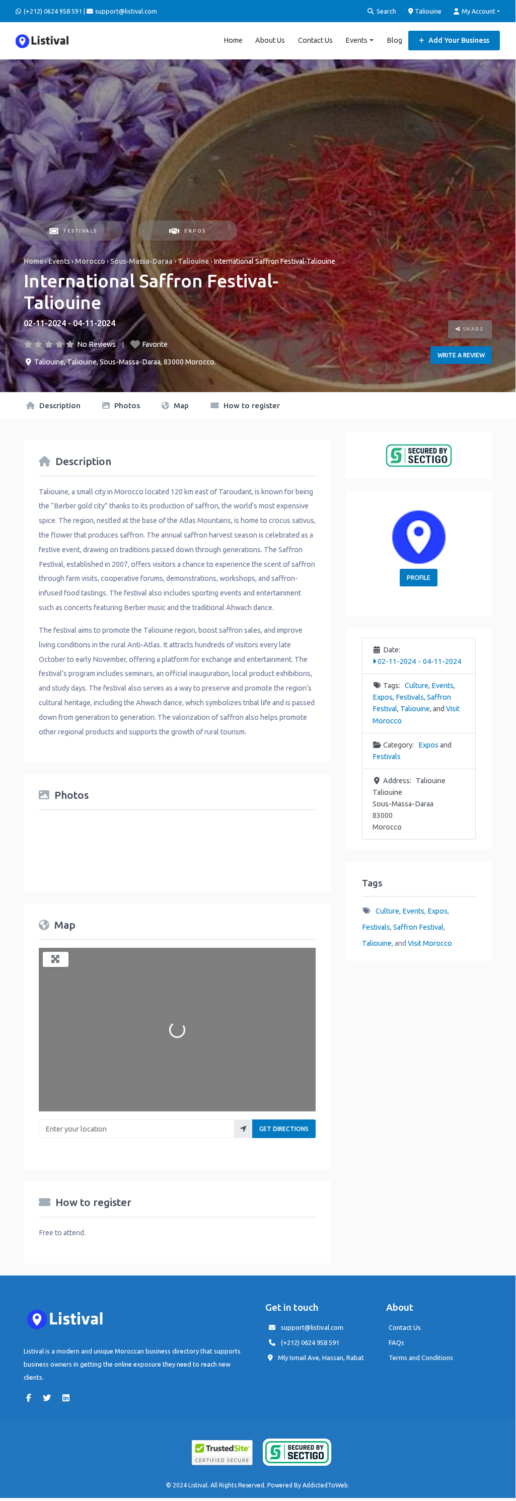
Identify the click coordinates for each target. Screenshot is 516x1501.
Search (385, 11)
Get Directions (284, 1128)
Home (233, 40)
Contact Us (315, 40)
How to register (251, 405)
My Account (477, 11)
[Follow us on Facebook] (31, 1397)
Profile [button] (418, 577)
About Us (270, 40)
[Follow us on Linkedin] (68, 1397)
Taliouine (427, 11)
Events (356, 40)
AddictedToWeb (325, 1485)
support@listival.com (312, 1327)
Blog (394, 40)
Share (472, 329)
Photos (126, 405)
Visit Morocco (430, 943)
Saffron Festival (418, 927)
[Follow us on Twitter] (49, 1397)
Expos (195, 231)
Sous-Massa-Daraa (141, 261)
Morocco (90, 261)
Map (180, 405)
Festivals (80, 231)
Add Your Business (458, 40)
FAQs (396, 1342)
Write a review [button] (461, 355)
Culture (416, 686)
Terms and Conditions (421, 1357)
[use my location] (243, 1128)
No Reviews (96, 344)
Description (59, 405)
